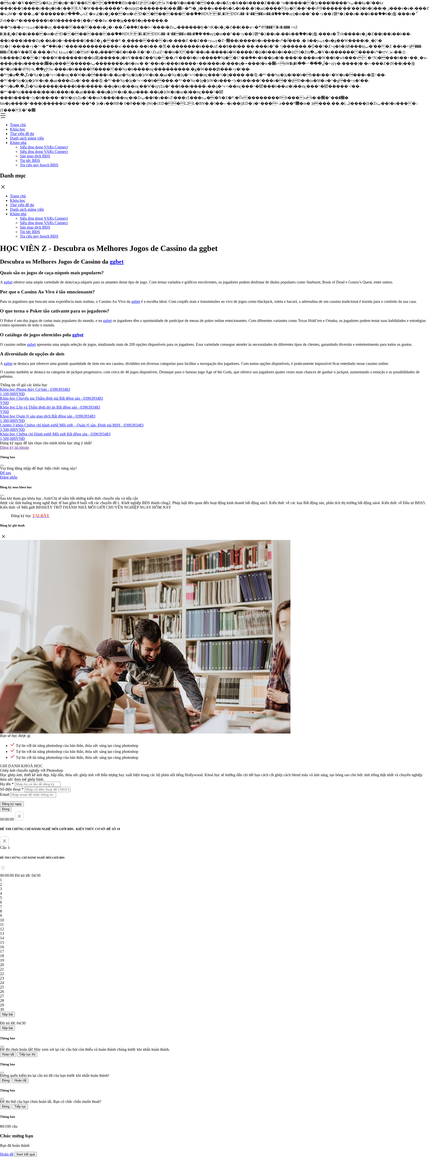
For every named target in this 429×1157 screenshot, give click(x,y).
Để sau (5, 473)
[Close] (2, 465)
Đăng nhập (8, 477)
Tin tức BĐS (30, 160)
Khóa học (17, 129)
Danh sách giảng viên (27, 138)
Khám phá (18, 142)
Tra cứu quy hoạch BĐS (39, 165)
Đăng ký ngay (12, 804)
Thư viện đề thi (22, 134)
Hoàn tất (8, 1054)
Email (4, 794)
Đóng (5, 809)
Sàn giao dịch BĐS (35, 156)
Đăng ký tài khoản (14, 447)
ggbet (117, 261)
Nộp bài (7, 1014)
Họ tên (7, 784)
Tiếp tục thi (27, 1054)
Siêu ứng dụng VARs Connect (44, 147)
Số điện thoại (12, 789)
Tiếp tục (20, 1106)
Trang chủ (18, 125)
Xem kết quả (25, 1154)
